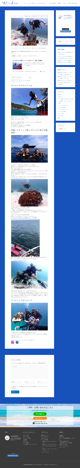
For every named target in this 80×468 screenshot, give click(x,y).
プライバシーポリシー (64, 445)
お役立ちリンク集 (63, 444)
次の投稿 (51, 351)
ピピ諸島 (25, 439)
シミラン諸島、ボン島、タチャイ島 (65, 99)
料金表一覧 (61, 436)
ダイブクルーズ (44, 438)
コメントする (14, 48)
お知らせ (59, 94)
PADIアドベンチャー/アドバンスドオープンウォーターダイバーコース (49, 446)
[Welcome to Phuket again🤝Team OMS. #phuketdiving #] (12, 450)
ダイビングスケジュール (17, 79)
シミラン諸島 (26, 442)
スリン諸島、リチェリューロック (65, 101)
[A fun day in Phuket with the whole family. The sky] (60, 25)
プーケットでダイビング (17, 81)
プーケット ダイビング (22, 48)
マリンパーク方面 (61, 111)
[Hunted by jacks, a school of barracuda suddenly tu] (70, 25)
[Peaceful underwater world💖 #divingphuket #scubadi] (7, 450)
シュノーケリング (45, 452)
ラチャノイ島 (30, 48)
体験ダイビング (44, 435)
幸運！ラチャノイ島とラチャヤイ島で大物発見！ (22, 80)
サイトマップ (62, 447)
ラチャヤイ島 (37, 48)
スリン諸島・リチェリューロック (30, 444)
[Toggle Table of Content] (29, 77)
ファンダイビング (45, 436)
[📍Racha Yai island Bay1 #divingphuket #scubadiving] (65, 25)
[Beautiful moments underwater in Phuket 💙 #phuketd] (70, 22)
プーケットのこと (61, 109)
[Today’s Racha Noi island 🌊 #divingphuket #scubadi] (18, 450)
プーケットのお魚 (61, 107)
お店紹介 (61, 435)
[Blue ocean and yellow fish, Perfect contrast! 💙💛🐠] (60, 22)
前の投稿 (7, 351)
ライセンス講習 (44, 439)
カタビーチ (60, 96)
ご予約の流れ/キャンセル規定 (65, 442)
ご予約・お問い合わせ (64, 441)
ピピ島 (59, 103)
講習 (59, 118)
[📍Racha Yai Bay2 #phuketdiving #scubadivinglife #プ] (65, 22)
